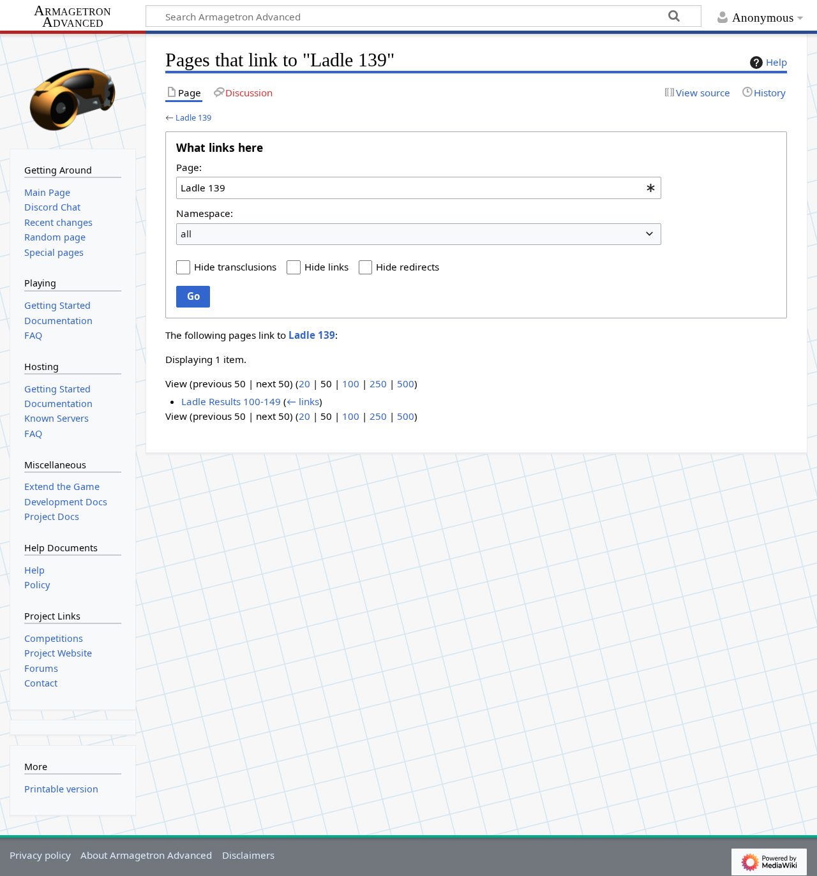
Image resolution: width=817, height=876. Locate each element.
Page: (189, 167)
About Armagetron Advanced (146, 855)
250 (378, 383)
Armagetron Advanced (72, 17)
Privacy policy (40, 855)
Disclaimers (248, 855)
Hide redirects (407, 266)
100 (350, 383)
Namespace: (204, 213)
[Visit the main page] (73, 90)
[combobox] (418, 187)
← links (303, 401)
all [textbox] (186, 233)
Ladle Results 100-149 (231, 401)
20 (304, 383)
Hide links (326, 266)
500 (405, 383)
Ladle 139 (193, 117)
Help (776, 62)
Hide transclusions (235, 266)
